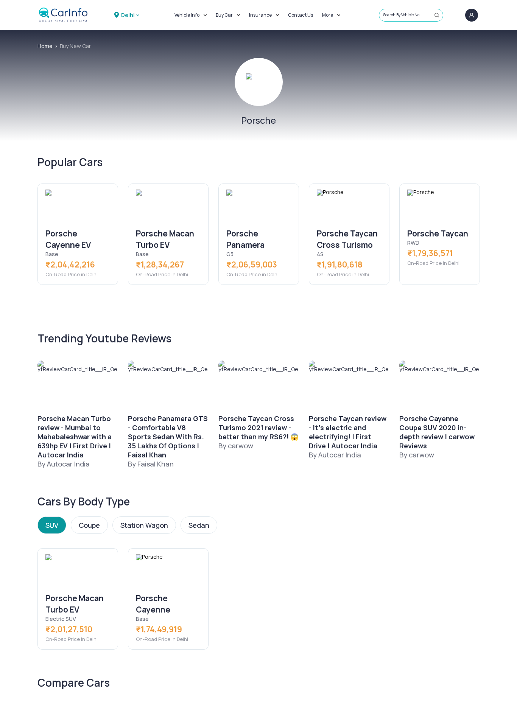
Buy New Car (75, 46)
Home (45, 46)
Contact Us (300, 15)
